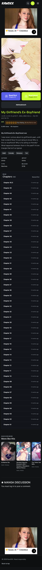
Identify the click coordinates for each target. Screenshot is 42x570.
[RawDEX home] (8, 3)
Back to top (6, 563)
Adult (4, 153)
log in (11, 486)
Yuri (26, 153)
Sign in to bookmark (21, 105)
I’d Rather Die (5, 462)
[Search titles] (28, 3)
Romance (19, 153)
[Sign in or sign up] (33, 3)
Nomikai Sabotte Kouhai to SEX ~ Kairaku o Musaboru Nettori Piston (22, 465)
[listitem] (21, 182)
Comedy (11, 153)
